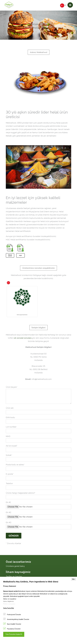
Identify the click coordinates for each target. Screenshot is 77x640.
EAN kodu (10, 417)
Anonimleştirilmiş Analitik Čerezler (18, 619)
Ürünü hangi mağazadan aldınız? (20, 493)
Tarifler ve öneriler (14, 576)
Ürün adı (10, 408)
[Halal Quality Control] (20, 251)
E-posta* (10, 474)
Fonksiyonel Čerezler (14, 614)
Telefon (9, 483)
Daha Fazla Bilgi (8, 608)
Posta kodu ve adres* (15, 464)
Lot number (11, 427)
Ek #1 (8, 502)
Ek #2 (8, 512)
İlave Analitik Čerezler (14, 624)
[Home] (9, 4)
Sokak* (9, 455)
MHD (8, 436)
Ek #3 (8, 522)
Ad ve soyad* (11, 446)
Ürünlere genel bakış (15, 566)
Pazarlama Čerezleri (13, 629)
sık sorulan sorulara (22, 338)
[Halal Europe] (10, 251)
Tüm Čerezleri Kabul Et (13, 634)
